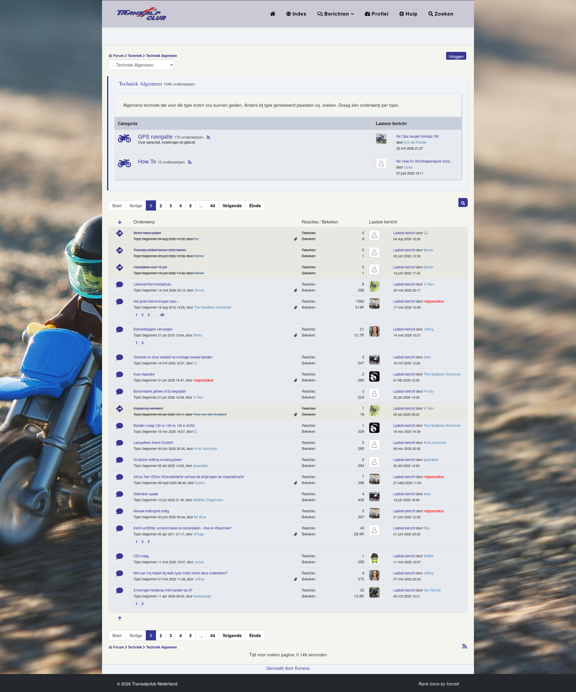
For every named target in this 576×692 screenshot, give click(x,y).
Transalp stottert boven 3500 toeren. (160, 249)
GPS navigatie (155, 136)
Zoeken (443, 13)
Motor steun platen (147, 232)
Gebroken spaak (146, 493)
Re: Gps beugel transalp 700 (417, 136)
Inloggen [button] (456, 56)
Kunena (302, 668)
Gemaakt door (280, 668)
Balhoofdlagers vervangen (153, 329)
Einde (255, 205)
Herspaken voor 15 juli (150, 267)
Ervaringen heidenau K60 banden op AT (163, 590)
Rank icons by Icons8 (438, 684)
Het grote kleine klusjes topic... (156, 301)
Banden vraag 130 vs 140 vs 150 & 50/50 (164, 425)
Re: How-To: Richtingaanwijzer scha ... (424, 161)
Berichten (336, 13)
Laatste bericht (404, 232)
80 (162, 314)
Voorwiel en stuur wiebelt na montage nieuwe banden (173, 357)
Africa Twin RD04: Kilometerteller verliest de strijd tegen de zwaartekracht (189, 476)
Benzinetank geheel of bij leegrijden (160, 391)
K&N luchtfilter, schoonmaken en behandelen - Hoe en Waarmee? (182, 528)
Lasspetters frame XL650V (153, 442)
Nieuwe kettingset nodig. (152, 510)
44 (212, 205)
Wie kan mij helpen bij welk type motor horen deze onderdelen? (180, 573)
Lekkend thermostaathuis (152, 284)
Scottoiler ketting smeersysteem (158, 459)
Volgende (232, 205)
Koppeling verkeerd (148, 408)
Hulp (411, 13)
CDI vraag (141, 555)
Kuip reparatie (144, 374)
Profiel (379, 13)
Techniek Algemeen (140, 83)
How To (147, 161)
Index (299, 13)
